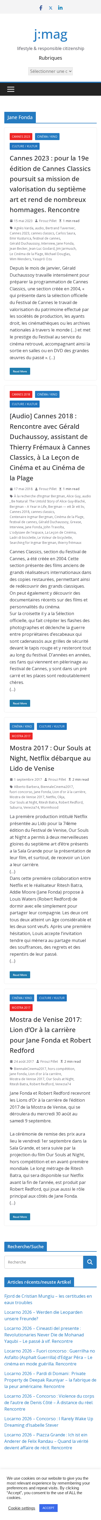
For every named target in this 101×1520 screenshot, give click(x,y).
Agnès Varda (23, 228)
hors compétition (61, 1068)
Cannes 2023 (21, 136)
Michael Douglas (57, 254)
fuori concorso (21, 792)
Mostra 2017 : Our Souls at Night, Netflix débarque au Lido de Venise (50, 758)
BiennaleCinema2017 (57, 786)
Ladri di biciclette (23, 537)
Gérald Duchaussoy (25, 243)
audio (39, 228)
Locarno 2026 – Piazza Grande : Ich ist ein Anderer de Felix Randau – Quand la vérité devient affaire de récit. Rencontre (46, 1441)
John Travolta (54, 527)
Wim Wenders (20, 259)
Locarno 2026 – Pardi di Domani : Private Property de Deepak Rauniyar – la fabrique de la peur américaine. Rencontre (50, 1380)
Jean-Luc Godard (42, 248)
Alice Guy (74, 496)
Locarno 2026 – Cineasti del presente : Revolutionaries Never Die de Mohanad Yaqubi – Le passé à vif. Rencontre (44, 1334)
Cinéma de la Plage (68, 517)
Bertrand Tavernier (60, 228)
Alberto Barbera (26, 786)
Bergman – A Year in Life (28, 506)
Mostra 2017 (21, 736)
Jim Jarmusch (66, 248)
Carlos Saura (65, 233)
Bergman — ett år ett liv (66, 506)
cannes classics (42, 233)
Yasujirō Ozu (42, 259)
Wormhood (49, 807)
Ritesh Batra (48, 802)
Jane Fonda (65, 243)
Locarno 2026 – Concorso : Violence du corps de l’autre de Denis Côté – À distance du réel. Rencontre (49, 1402)
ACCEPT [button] (48, 1508)
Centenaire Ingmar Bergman (31, 517)
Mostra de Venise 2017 (27, 797)
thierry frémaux (69, 542)
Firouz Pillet (48, 221)
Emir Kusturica (20, 238)
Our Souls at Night (23, 802)
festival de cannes (46, 238)
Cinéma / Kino (47, 136)
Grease (75, 522)
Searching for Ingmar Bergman (33, 542)
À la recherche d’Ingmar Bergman (39, 496)
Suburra (16, 807)
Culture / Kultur (24, 146)
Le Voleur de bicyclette (54, 537)
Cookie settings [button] (21, 1508)
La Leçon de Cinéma (60, 532)
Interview (48, 243)
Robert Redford (71, 802)
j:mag (50, 33)
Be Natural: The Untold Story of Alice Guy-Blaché (48, 501)
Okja (60, 797)
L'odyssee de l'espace (26, 532)
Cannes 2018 (21, 394)
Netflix (51, 797)
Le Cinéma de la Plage (26, 254)
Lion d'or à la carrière (69, 792)
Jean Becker (18, 248)
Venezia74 (31, 807)
